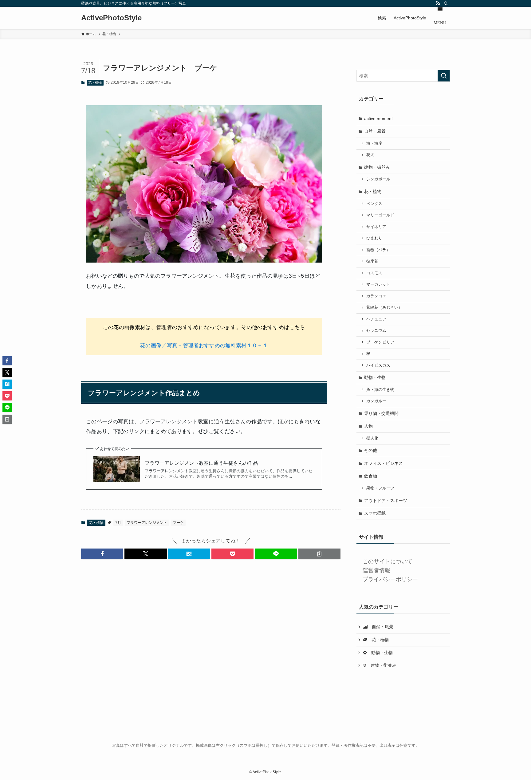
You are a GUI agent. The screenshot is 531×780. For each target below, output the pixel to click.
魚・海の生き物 (380, 390)
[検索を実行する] (444, 76)
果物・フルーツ (380, 488)
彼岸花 (372, 261)
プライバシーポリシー (390, 579)
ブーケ (178, 523)
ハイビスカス (378, 365)
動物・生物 (375, 377)
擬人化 (372, 438)
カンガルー (376, 401)
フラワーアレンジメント (147, 523)
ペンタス (374, 204)
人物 (368, 426)
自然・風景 (375, 131)
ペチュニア (376, 319)
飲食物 (370, 476)
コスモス (374, 273)
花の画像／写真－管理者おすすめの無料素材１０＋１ (204, 345)
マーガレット (378, 284)
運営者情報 (376, 570)
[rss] (438, 3)
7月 (118, 523)
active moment (378, 118)
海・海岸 (374, 143)
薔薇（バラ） (378, 250)
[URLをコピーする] (319, 554)
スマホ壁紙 (375, 513)
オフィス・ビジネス (383, 463)
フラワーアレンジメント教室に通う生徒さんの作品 (201, 463)
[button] (102, 554)
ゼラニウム (376, 330)
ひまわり (374, 238)
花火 (370, 155)
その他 (370, 450)
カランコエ (376, 296)
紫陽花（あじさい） (384, 307)
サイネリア (376, 227)
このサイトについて (387, 561)
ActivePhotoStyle (111, 18)
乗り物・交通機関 (381, 413)
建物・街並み (377, 167)
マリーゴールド (380, 215)
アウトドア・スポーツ (385, 500)
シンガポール (378, 179)
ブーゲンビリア (380, 342)
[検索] (446, 3)
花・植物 (95, 82)
